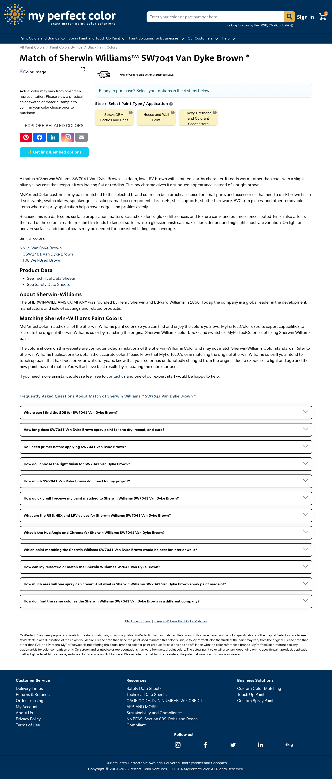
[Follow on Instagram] (177, 744)
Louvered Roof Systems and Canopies (195, 763)
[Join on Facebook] (205, 744)
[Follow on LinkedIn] (260, 744)
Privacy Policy (28, 718)
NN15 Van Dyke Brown (41, 248)
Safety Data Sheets (52, 284)
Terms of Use (28, 725)
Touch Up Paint (250, 694)
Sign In (305, 16)
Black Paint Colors (102, 47)
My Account (26, 706)
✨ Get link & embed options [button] (54, 152)
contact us (116, 376)
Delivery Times (29, 688)
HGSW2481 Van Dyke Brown (46, 254)
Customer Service (33, 680)
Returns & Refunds (33, 694)
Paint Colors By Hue (66, 47)
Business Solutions (255, 680)
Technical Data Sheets (55, 278)
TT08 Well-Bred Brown (40, 260)
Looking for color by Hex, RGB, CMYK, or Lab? (257, 25)
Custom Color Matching (259, 688)
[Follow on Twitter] (233, 744)
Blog (289, 744)
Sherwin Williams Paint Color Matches (180, 621)
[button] (289, 16)
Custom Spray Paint (255, 700)
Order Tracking (29, 700)
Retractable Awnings (145, 763)
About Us (24, 712)
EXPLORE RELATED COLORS (54, 125)
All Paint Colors (32, 47)
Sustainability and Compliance (154, 712)
